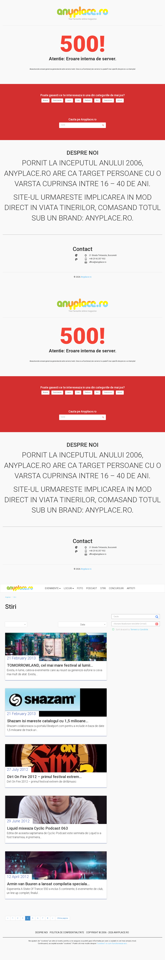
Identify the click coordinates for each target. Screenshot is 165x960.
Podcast (88, 100)
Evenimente (57, 100)
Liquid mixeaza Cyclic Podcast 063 (37, 828)
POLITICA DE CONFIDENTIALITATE (67, 932)
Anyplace (82, 12)
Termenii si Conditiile (139, 629)
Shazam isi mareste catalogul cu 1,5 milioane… (47, 721)
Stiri (97, 100)
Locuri (69, 100)
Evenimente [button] (52, 588)
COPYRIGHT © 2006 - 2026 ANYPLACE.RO (107, 932)
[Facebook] (76, 255)
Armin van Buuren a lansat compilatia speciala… (48, 884)
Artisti (119, 100)
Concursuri (108, 100)
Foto (78, 100)
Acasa (45, 100)
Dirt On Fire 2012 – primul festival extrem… (44, 776)
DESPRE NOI (41, 932)
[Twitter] (76, 259)
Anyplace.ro (86, 277)
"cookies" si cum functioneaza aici (112, 943)
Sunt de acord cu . (131, 629)
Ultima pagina (62, 918)
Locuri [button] (68, 588)
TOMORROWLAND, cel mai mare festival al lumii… (50, 665)
